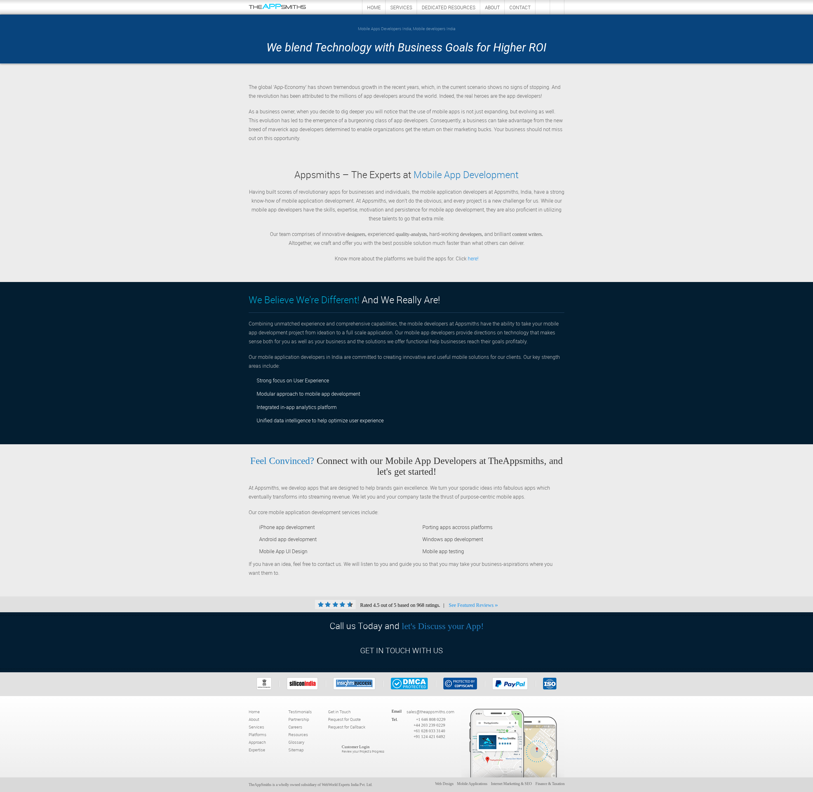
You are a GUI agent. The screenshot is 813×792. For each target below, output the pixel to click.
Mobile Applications (472, 784)
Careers (295, 727)
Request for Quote (344, 719)
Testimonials (300, 712)
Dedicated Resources (448, 7)
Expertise (257, 750)
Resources (298, 734)
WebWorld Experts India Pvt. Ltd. (347, 784)
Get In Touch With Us (401, 650)
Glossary (296, 742)
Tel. (395, 719)
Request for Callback (346, 727)
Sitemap (296, 750)
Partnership (298, 719)
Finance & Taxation (550, 784)
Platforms (257, 734)
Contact (520, 7)
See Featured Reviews (473, 604)
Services (401, 7)
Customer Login (363, 749)
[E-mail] (557, 7)
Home (374, 7)
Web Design (444, 784)
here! (473, 258)
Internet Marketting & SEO (511, 784)
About (492, 7)
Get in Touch (339, 712)
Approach (257, 742)
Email (397, 711)
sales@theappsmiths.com (430, 712)
